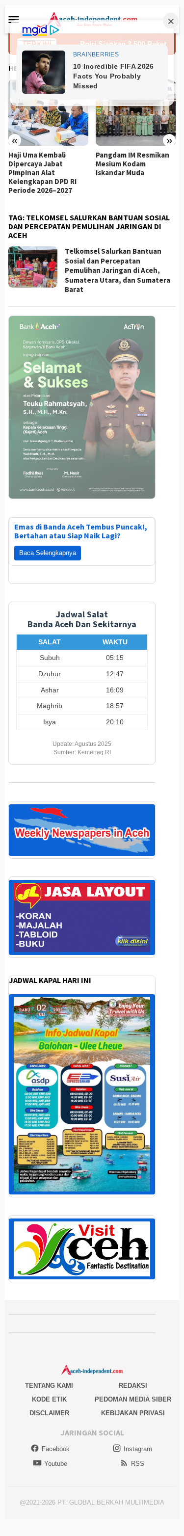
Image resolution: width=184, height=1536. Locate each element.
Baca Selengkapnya (47, 552)
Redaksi (133, 1385)
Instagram (138, 1449)
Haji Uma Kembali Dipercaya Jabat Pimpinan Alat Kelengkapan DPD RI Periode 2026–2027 (42, 173)
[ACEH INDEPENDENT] (92, 19)
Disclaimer (49, 1413)
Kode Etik (49, 1399)
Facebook (56, 1449)
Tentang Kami (49, 1385)
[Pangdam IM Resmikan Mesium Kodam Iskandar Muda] (136, 112)
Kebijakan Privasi (133, 1413)
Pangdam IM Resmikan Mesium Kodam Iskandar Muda (132, 164)
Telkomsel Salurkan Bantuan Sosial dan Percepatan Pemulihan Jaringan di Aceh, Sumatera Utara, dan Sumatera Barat (117, 270)
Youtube (55, 1463)
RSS (137, 1463)
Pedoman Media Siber (133, 1399)
